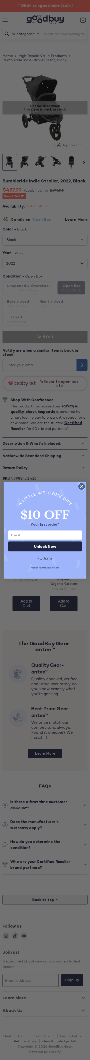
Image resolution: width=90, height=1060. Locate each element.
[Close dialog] (81, 486)
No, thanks (45, 558)
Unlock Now (45, 546)
